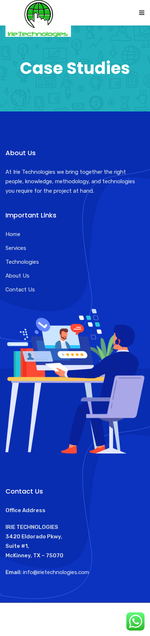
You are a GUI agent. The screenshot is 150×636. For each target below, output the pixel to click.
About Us (17, 275)
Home (12, 234)
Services (15, 248)
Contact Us (20, 289)
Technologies (22, 262)
